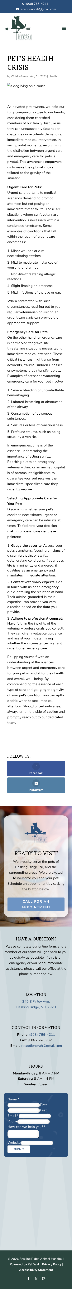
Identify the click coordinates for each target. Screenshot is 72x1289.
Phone (12, 1121)
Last (43, 1110)
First (43, 1105)
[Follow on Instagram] (44, 1279)
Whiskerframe (19, 76)
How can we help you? (26, 1126)
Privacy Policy (51, 1264)
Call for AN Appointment (36, 904)
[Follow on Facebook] (28, 1279)
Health (53, 76)
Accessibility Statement (36, 1270)
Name (13, 1099)
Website (14, 1142)
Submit (18, 1149)
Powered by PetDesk (25, 1264)
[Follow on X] (36, 1279)
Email (13, 1115)
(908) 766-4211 (42, 1034)
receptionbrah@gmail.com (41, 1045)
